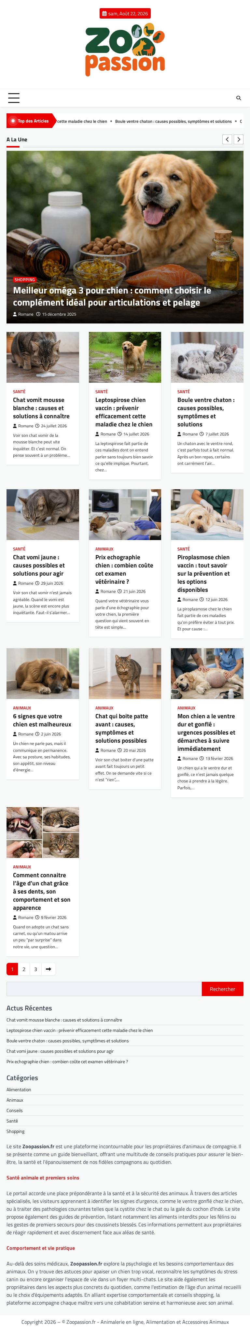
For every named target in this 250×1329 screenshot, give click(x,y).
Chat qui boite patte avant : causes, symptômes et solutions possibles (121, 728)
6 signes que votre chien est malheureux (42, 720)
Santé (19, 391)
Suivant (48, 969)
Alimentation (19, 1089)
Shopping (25, 279)
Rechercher (222, 989)
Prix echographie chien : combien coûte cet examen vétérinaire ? (124, 569)
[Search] (238, 98)
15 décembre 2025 (59, 314)
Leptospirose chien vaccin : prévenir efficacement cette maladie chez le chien (124, 412)
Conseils (15, 1110)
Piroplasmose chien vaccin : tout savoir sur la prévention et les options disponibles (203, 573)
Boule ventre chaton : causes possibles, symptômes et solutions (138, 121)
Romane (26, 314)
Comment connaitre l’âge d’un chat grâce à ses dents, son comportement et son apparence (42, 891)
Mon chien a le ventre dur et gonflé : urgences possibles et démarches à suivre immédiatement (206, 732)
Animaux (104, 549)
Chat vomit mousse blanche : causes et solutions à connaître (41, 408)
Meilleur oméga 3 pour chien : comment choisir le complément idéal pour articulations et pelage (112, 296)
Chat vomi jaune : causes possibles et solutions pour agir (39, 565)
